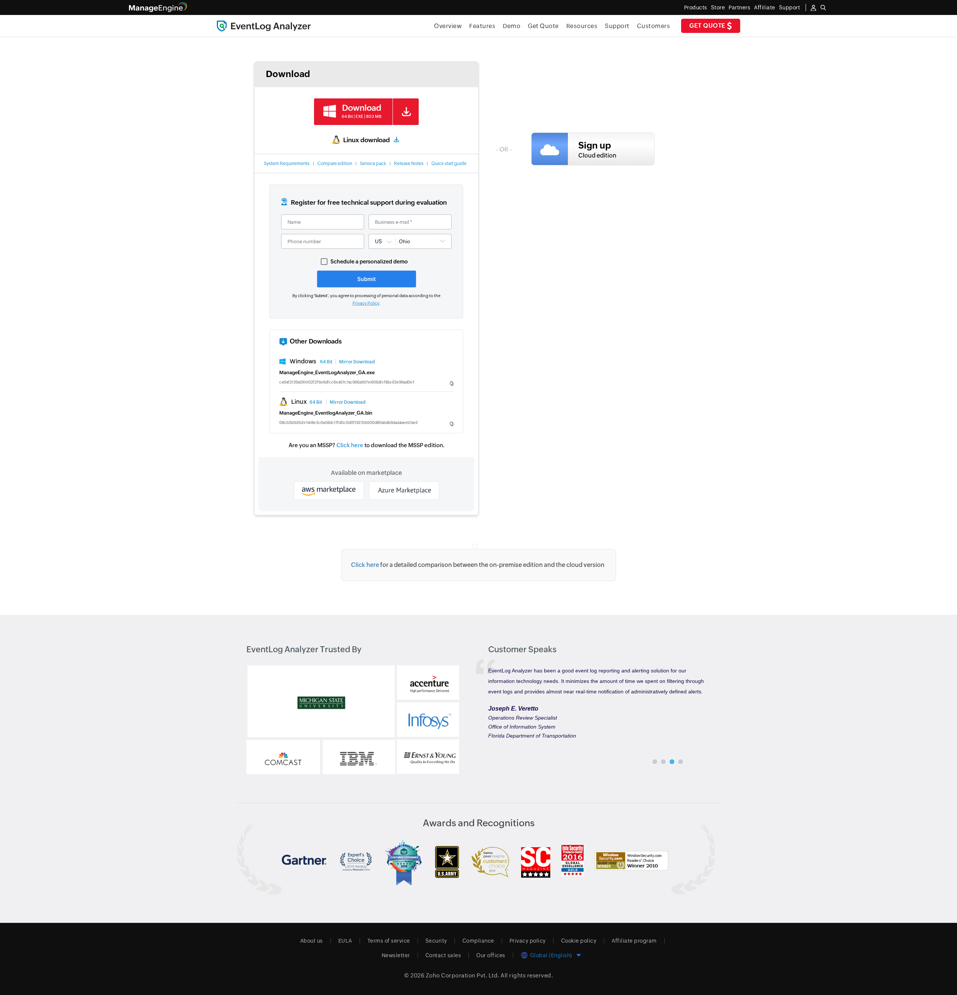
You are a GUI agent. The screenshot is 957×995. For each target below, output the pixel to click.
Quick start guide (449, 163)
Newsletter (396, 955)
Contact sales (443, 955)
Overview (448, 26)
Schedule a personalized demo (369, 262)
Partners (739, 7)
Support (617, 26)
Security (436, 940)
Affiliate (764, 7)
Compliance (478, 940)
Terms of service (388, 940)
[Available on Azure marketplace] (404, 490)
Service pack (373, 163)
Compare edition (334, 163)
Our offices (490, 955)
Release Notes (409, 163)
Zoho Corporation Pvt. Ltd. (462, 975)
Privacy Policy (366, 303)
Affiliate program (634, 940)
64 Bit (326, 361)
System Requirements (287, 163)
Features (482, 26)
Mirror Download (357, 361)
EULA (345, 940)
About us (311, 940)
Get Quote (708, 25)
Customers (653, 26)
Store (718, 7)
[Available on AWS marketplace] (329, 490)
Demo (511, 26)
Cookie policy (579, 940)
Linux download (366, 140)
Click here (349, 445)
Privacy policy (528, 940)
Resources (582, 26)
